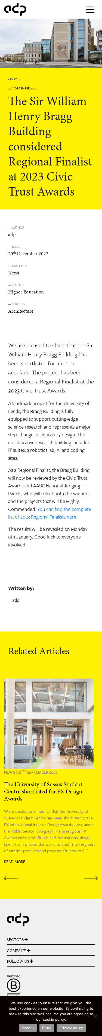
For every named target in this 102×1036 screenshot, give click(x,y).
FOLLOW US (18, 961)
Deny (46, 1028)
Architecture (20, 310)
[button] (11, 779)
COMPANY (17, 950)
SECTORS (15, 939)
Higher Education (26, 291)
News (13, 272)
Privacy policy (71, 1028)
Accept (28, 1028)
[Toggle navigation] (90, 9)
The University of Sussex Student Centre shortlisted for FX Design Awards (43, 791)
